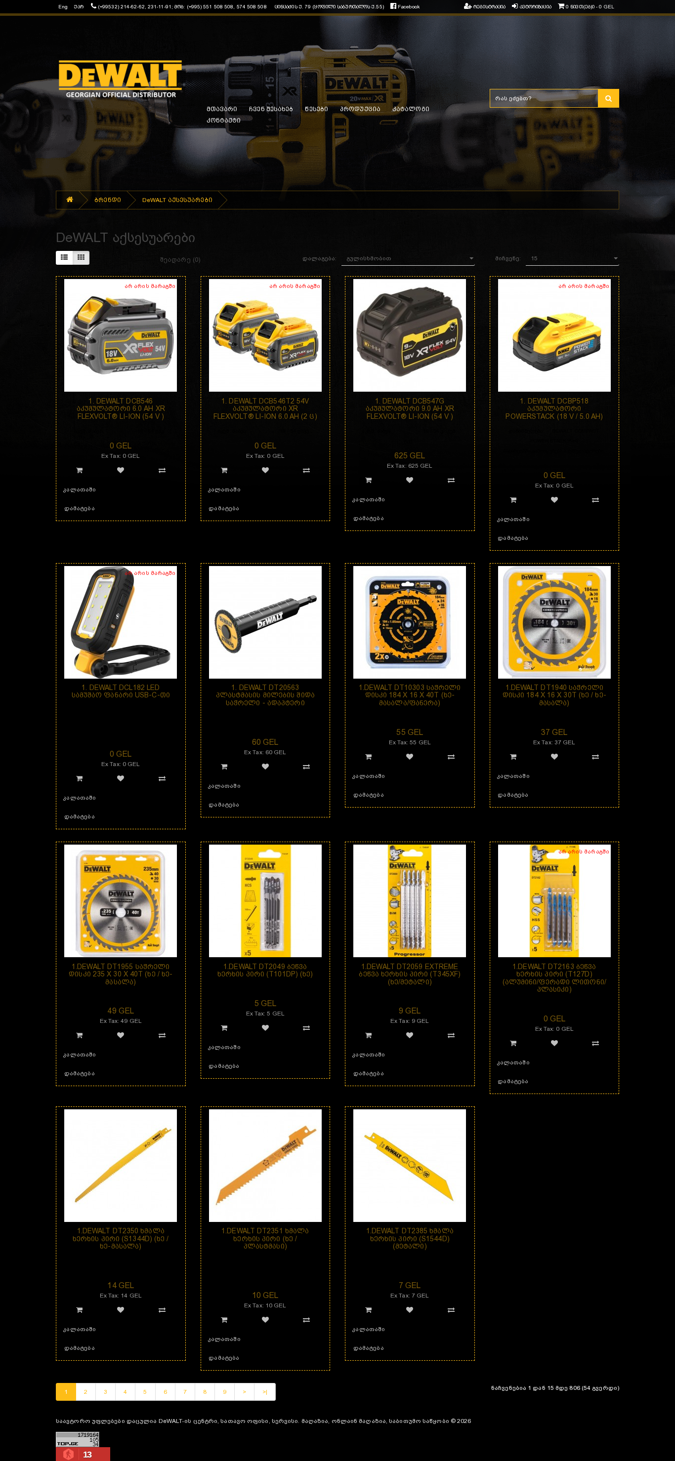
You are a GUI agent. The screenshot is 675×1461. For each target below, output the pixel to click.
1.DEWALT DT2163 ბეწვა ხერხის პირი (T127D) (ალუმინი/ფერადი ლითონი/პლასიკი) (554, 978)
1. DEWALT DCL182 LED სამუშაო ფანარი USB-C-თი (121, 691)
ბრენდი (107, 200)
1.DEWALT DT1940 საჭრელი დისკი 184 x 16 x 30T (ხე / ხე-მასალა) (554, 695)
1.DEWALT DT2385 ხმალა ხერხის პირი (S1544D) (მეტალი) (410, 1238)
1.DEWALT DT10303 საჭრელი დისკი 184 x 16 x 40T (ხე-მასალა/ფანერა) (410, 695)
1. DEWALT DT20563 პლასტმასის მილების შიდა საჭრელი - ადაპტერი (265, 695)
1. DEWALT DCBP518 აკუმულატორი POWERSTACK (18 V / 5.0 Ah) (554, 408)
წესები (316, 109)
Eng (63, 6)
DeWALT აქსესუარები (177, 200)
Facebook (408, 6)
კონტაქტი (224, 120)
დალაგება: (319, 258)
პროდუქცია (360, 109)
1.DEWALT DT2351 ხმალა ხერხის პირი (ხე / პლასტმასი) (265, 1238)
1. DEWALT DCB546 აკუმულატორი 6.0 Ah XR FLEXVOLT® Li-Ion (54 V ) (121, 408)
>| (264, 1391)
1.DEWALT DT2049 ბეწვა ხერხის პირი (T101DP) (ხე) (265, 970)
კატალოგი (410, 109)
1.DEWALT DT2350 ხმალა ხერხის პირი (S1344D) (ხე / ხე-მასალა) (121, 1238)
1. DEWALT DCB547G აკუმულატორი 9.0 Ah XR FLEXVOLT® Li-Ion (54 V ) (410, 408)
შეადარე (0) (180, 259)
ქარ (78, 6)
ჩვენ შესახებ (271, 109)
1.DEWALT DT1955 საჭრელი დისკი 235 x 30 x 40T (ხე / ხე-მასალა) (120, 974)
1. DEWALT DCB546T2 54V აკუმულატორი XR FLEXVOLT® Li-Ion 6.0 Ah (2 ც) (265, 408)
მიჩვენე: (508, 258)
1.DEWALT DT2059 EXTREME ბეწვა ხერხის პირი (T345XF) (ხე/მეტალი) (410, 974)
